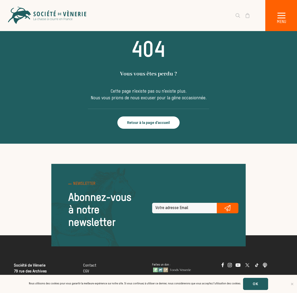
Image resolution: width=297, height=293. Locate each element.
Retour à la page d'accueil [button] (148, 122)
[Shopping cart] (245, 15)
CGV (86, 271)
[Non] (292, 284)
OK (255, 284)
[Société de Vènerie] (48, 15)
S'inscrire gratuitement (227, 208)
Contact (89, 265)
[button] (222, 266)
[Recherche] (235, 15)
